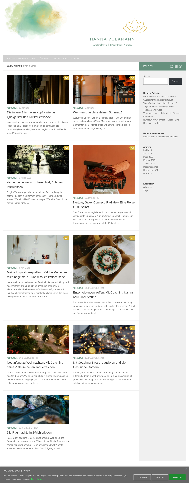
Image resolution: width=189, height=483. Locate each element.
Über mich (45, 58)
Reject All (160, 477)
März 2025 (148, 157)
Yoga (145, 190)
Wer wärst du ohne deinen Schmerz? (97, 112)
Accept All (177, 477)
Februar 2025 (149, 160)
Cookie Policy (36, 479)
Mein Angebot (61, 58)
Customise (142, 477)
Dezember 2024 (150, 167)
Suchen (146, 76)
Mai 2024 (147, 173)
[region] (94, 475)
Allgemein (12, 108)
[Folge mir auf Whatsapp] (180, 66)
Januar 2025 (149, 163)
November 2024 (150, 170)
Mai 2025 (147, 150)
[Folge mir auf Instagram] (171, 66)
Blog (34, 58)
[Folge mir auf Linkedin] (176, 66)
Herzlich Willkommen (17, 58)
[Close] (186, 469)
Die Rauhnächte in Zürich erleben (29, 432)
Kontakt (75, 58)
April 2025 (147, 153)
